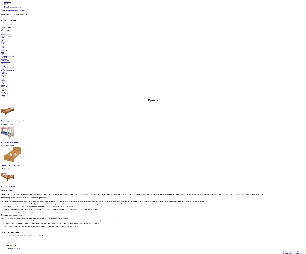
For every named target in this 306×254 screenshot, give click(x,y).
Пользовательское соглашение (9, 238)
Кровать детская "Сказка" (12, 121)
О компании (7, 2)
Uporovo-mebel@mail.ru (13, 248)
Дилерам (6, 6)
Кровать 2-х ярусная (9, 142)
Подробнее (11, 124)
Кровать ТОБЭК (8, 187)
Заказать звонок (5, 30)
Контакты (6, 4)
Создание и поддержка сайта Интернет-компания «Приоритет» (292, 252)
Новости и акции (8, 3)
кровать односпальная (10, 165)
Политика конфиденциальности (12, 7)
